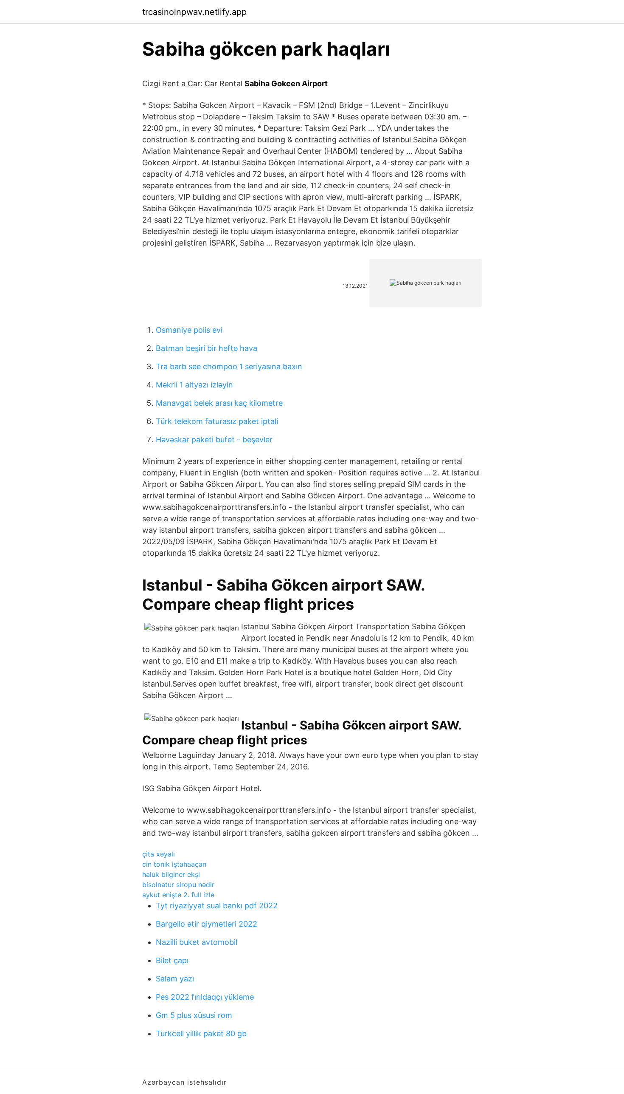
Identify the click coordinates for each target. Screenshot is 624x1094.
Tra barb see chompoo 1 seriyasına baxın (229, 366)
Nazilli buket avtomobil (196, 942)
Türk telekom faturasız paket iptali (217, 421)
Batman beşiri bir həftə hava (206, 348)
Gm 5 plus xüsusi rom (194, 1015)
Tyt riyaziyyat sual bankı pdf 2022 (217, 905)
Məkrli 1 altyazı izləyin (194, 384)
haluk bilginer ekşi (171, 874)
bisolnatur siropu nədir (178, 884)
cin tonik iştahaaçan (174, 864)
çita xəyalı (158, 854)
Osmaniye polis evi (189, 329)
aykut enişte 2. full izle (178, 894)
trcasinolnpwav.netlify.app (194, 12)
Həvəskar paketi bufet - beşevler (214, 439)
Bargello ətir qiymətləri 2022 (206, 923)
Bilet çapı (172, 960)
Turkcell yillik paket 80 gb (201, 1033)
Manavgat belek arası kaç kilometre (219, 403)
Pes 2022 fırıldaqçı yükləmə (205, 996)
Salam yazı (175, 978)
